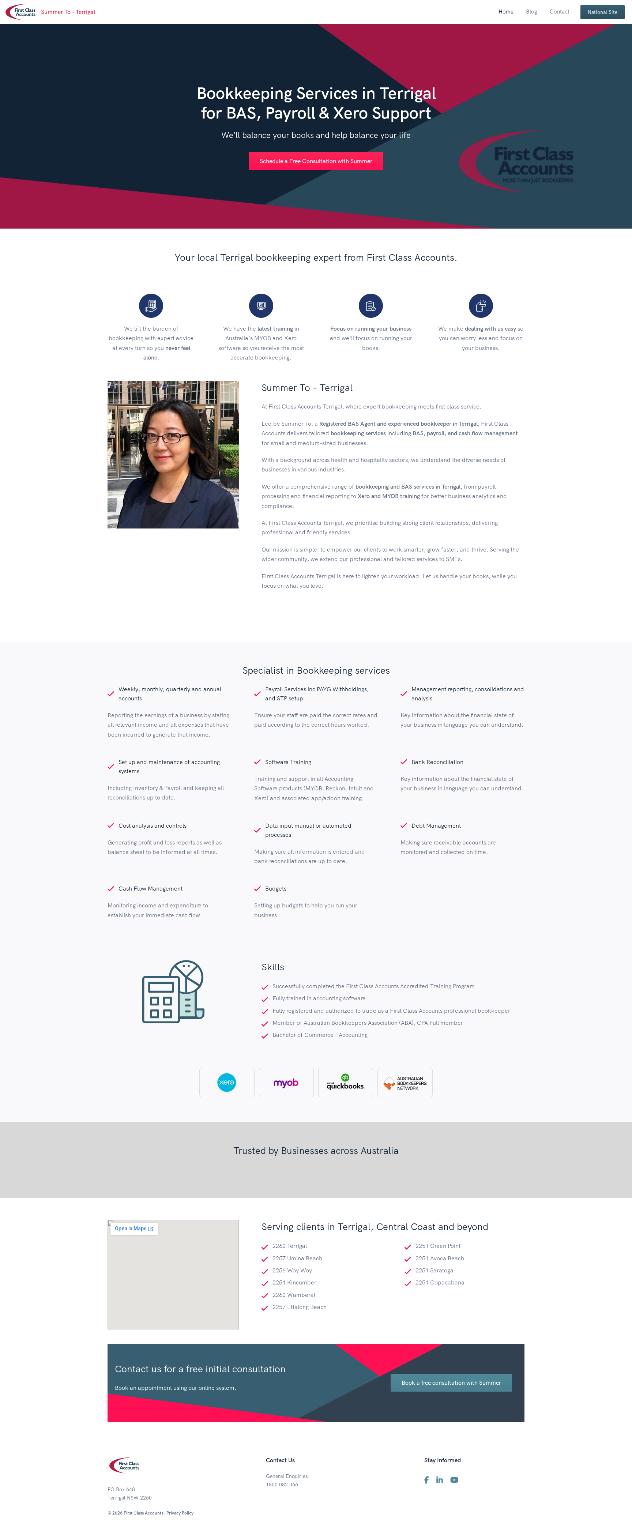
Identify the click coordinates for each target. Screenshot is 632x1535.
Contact (559, 11)
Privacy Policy (179, 1513)
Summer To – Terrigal (68, 11)
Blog (531, 11)
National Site (602, 12)
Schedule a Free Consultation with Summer (316, 161)
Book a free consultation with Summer (451, 1382)
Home (506, 11)
